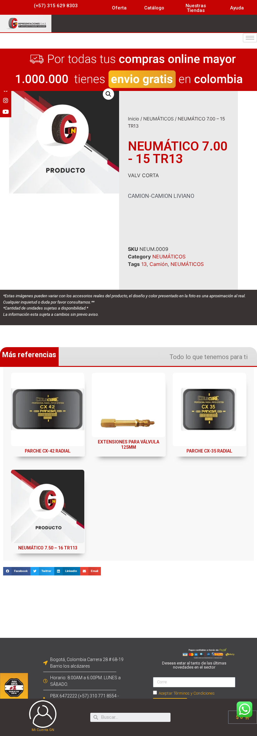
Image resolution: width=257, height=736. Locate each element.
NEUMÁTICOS (158, 119)
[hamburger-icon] (250, 37)
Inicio (133, 119)
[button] (56, 5)
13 (144, 264)
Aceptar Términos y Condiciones (187, 693)
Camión (158, 264)
